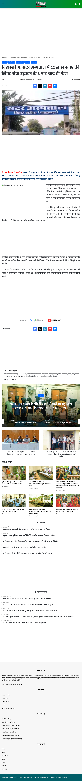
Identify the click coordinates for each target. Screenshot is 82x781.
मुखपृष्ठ (5, 57)
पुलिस (41, 396)
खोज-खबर (4, 769)
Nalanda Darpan (8, 80)
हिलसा (3, 759)
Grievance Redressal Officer (10, 735)
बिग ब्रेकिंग (11, 62)
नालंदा (9, 57)
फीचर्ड (3, 749)
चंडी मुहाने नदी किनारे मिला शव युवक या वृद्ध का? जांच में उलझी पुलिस (68, 510)
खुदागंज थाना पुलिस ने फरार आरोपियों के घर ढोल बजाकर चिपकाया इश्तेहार (14, 483)
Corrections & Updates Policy (11, 725)
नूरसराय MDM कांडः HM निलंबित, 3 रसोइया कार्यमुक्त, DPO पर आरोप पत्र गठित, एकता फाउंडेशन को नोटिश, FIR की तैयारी (67, 485)
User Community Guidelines (10, 729)
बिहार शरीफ (20, 62)
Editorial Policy (6, 719)
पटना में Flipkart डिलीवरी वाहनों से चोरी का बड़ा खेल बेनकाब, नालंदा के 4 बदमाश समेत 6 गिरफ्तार (41, 405)
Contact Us (5, 702)
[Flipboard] (54, 320)
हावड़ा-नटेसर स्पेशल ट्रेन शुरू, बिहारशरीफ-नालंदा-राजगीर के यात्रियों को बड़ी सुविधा (40, 511)
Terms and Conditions (8, 708)
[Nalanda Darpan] (41, 4)
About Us (4, 698)
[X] (10, 379)
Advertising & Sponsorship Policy (12, 739)
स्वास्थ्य (34, 62)
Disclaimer (5, 705)
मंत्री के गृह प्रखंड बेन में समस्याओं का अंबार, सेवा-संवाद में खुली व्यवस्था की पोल (40, 484)
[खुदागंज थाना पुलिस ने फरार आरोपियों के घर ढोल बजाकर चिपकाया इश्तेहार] (14, 473)
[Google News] (36, 320)
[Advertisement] (41, 15)
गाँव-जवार (4, 766)
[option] (41, 405)
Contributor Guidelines (9, 732)
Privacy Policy (6, 695)
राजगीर (3, 762)
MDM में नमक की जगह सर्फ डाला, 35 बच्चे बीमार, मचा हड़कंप (13, 510)
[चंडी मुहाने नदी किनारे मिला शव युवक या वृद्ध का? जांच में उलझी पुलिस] (68, 500)
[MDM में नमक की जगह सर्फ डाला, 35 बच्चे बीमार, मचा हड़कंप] (14, 500)
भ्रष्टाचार (27, 62)
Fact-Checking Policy (8, 722)
